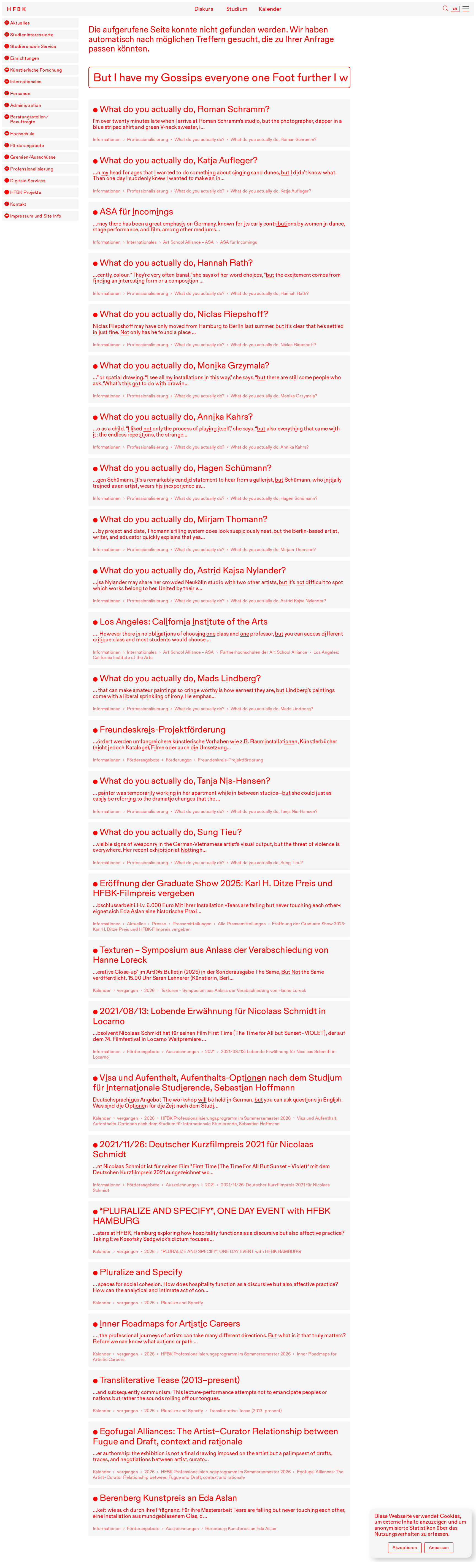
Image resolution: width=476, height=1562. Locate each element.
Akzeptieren (405, 1547)
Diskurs (203, 9)
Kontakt (18, 204)
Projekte (25, 192)
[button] (6, 22)
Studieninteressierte (31, 34)
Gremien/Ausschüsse (33, 156)
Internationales (25, 81)
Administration (25, 105)
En (455, 8)
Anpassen (439, 1547)
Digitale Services (27, 180)
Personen (20, 93)
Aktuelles (20, 22)
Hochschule (22, 133)
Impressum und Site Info (35, 215)
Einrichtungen (24, 58)
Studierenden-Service (33, 46)
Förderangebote (27, 145)
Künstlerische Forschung (36, 69)
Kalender (270, 9)
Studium (236, 9)
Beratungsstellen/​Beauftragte (29, 119)
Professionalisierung (31, 168)
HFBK (17, 9)
